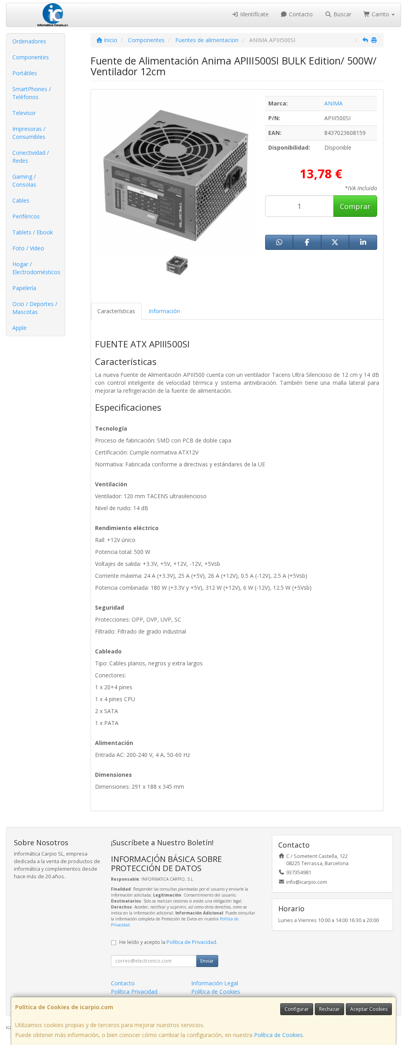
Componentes (30, 57)
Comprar (355, 206)
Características (116, 311)
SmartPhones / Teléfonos (31, 93)
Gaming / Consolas (24, 180)
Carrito (380, 14)
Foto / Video (28, 248)
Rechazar (329, 1009)
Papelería (24, 288)
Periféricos (26, 216)
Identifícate (253, 14)
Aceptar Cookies (369, 1009)
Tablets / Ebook (32, 232)
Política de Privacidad (191, 942)
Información (164, 311)
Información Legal (214, 983)
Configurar (297, 1009)
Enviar (207, 960)
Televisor (24, 113)
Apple (19, 327)
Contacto (300, 14)
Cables (20, 200)
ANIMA (333, 103)
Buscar (341, 14)
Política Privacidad (134, 991)
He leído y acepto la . (168, 942)
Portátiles (24, 73)
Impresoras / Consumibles (28, 132)
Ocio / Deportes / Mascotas (34, 308)
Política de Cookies (278, 1035)
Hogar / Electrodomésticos (36, 268)
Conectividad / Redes (30, 156)
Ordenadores (29, 41)
